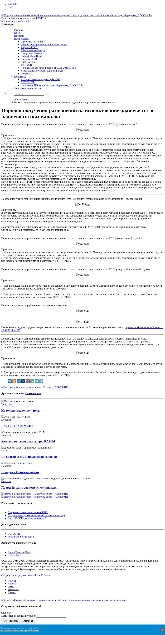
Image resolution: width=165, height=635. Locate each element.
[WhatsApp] (32, 381)
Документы (27, 73)
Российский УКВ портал (21, 536)
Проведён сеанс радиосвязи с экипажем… (30, 487)
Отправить (10, 620)
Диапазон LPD (29, 59)
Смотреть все (33, 393)
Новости (19, 35)
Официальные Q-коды (33, 50)
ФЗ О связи (27, 64)
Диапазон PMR (29, 62)
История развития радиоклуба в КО (40, 79)
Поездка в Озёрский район (20, 472)
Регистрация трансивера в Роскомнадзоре (44, 44)
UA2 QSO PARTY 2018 (17, 426)
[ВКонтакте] (10, 381)
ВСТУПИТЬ (27, 82)
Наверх (12, 592)
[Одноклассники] (14, 381)
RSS (10, 6)
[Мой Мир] (19, 381)
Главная (18, 30)
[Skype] (37, 381)
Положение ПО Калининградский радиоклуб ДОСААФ (52, 85)
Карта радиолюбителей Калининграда (42, 70)
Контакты (13, 589)
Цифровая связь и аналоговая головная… (31, 456)
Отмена (28, 620)
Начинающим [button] (21, 38)
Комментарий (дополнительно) (18, 615)
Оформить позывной (32, 41)
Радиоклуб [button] (20, 76)
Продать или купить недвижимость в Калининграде (36, 515)
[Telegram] (41, 381)
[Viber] (28, 381)
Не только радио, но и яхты (20, 410)
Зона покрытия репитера (27, 88)
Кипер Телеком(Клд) (19, 552)
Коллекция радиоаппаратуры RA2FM (28, 441)
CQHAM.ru (14, 533)
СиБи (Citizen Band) (31, 56)
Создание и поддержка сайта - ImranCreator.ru (26, 575)
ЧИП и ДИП (15, 555)
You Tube (13, 4)
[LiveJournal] (23, 381)
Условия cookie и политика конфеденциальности (19, 630)
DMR (17, 32)
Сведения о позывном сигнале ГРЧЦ (28, 512)
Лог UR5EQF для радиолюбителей (27, 518)
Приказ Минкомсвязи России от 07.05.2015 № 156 (48, 67)
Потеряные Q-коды (31, 53)
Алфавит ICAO (29, 47)
